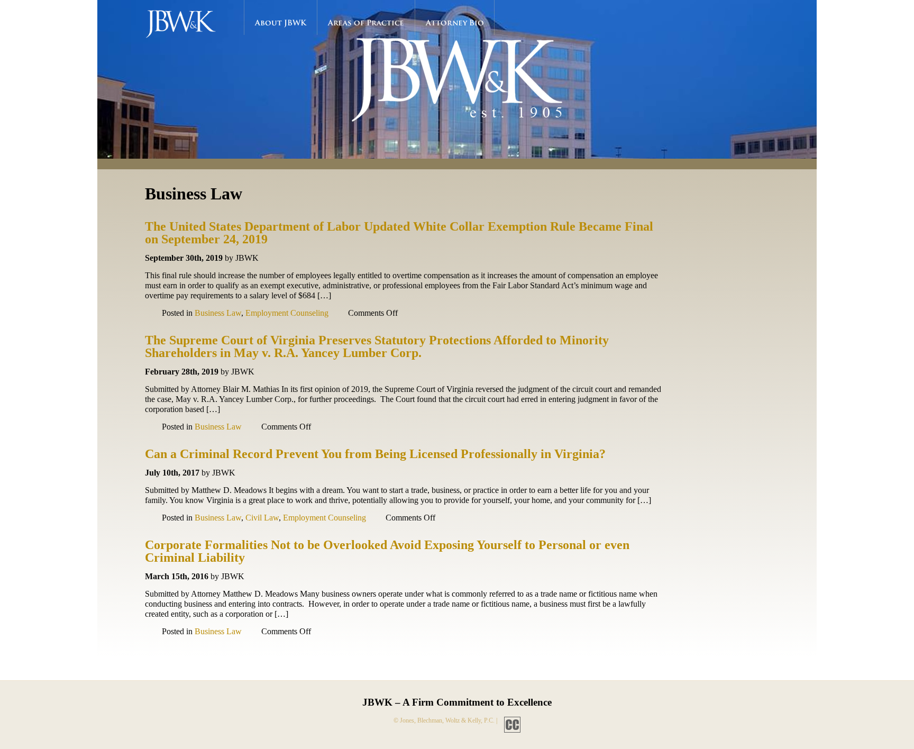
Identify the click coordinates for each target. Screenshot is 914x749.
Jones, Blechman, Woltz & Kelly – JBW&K (189, 27)
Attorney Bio (455, 22)
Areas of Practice (366, 22)
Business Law (218, 312)
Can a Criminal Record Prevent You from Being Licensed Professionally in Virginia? (375, 454)
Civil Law (262, 517)
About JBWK (280, 22)
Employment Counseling (286, 312)
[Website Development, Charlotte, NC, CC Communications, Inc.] (509, 720)
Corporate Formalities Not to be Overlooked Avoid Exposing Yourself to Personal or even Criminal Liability (387, 551)
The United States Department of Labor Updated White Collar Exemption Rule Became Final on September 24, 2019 (399, 233)
